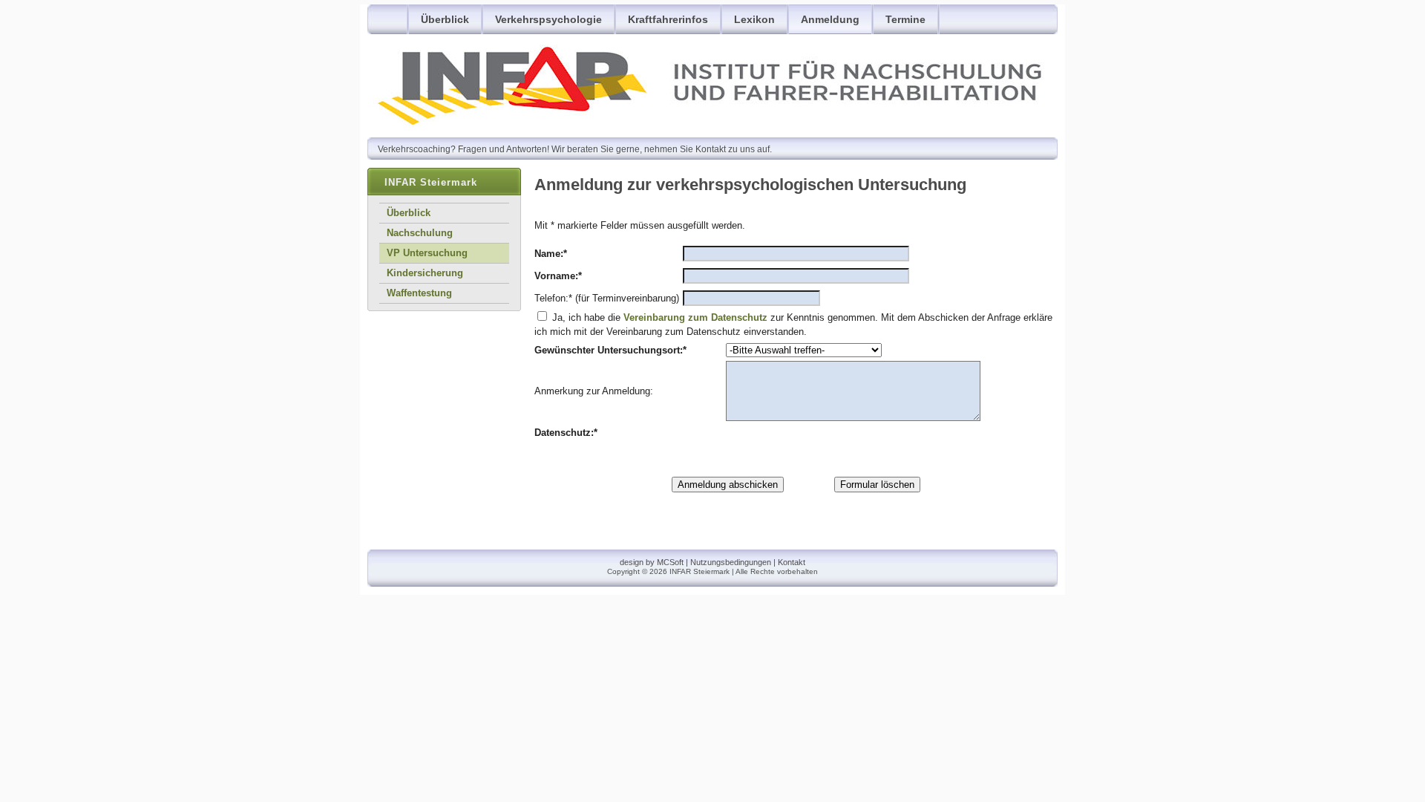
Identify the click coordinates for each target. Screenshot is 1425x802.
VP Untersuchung (427, 252)
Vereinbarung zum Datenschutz (695, 317)
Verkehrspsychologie (548, 19)
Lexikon (754, 19)
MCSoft (670, 562)
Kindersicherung (425, 272)
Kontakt (791, 562)
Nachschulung (420, 232)
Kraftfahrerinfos (668, 19)
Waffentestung (419, 293)
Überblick (445, 19)
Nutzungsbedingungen (730, 562)
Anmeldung (830, 19)
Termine (905, 19)
